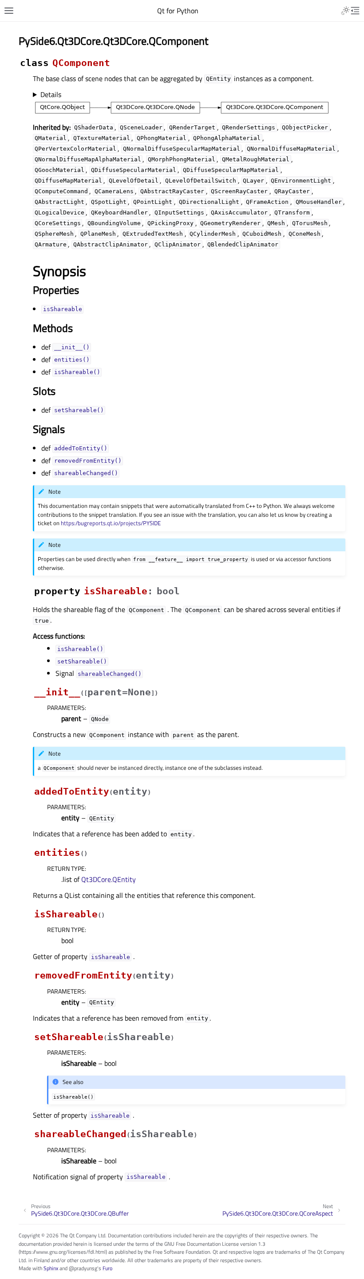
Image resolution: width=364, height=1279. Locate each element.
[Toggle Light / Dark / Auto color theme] (345, 11)
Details (50, 94)
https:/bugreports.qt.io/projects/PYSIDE (111, 523)
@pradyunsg (83, 1268)
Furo (107, 1268)
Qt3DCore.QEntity (108, 879)
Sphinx (51, 1268)
